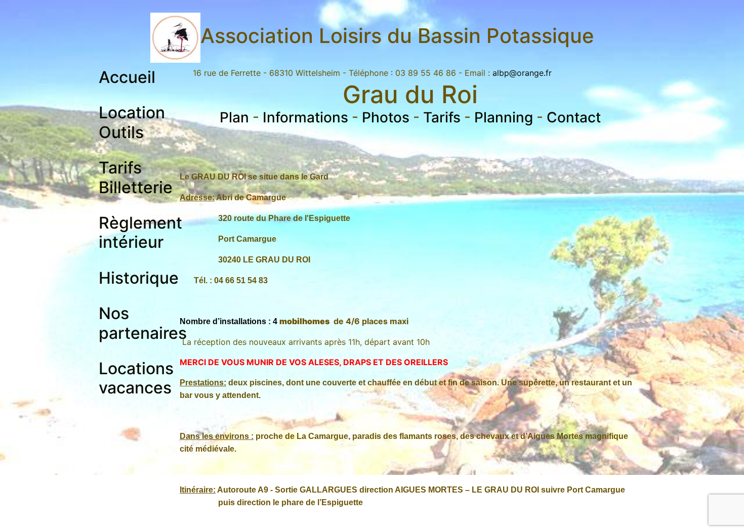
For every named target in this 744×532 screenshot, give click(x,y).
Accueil (127, 77)
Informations (305, 117)
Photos (385, 117)
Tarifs (442, 117)
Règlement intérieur (140, 232)
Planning (503, 117)
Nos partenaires (143, 322)
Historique (139, 278)
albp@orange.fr (522, 73)
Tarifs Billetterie (136, 177)
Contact (574, 117)
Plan (234, 117)
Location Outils (132, 122)
